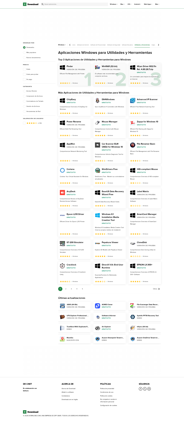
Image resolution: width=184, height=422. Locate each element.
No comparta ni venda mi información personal (108, 400)
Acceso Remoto (31, 91)
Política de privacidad (107, 388)
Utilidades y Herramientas (142, 45)
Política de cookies (106, 396)
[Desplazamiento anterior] (70, 44)
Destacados (30, 47)
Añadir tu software (68, 392)
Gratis (28, 69)
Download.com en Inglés (70, 399)
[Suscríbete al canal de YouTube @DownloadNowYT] (149, 389)
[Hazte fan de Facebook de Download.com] (140, 389)
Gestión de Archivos (33, 106)
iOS (129, 4)
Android (137, 4)
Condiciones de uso (106, 392)
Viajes (153, 45)
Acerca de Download (68, 388)
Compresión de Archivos (34, 96)
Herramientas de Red (33, 111)
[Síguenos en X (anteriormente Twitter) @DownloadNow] (145, 389)
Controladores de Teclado (34, 101)
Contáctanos (66, 396)
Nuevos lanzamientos (33, 58)
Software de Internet (83, 45)
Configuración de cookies (108, 405)
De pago (29, 79)
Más (156, 4)
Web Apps (147, 4)
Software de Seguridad (113, 45)
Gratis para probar (32, 74)
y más (40, 123)
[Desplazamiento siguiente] (158, 44)
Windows (113, 4)
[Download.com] (30, 4)
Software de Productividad (98, 45)
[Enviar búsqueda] (42, 4)
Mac (121, 4)
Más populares (31, 52)
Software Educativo (127, 45)
